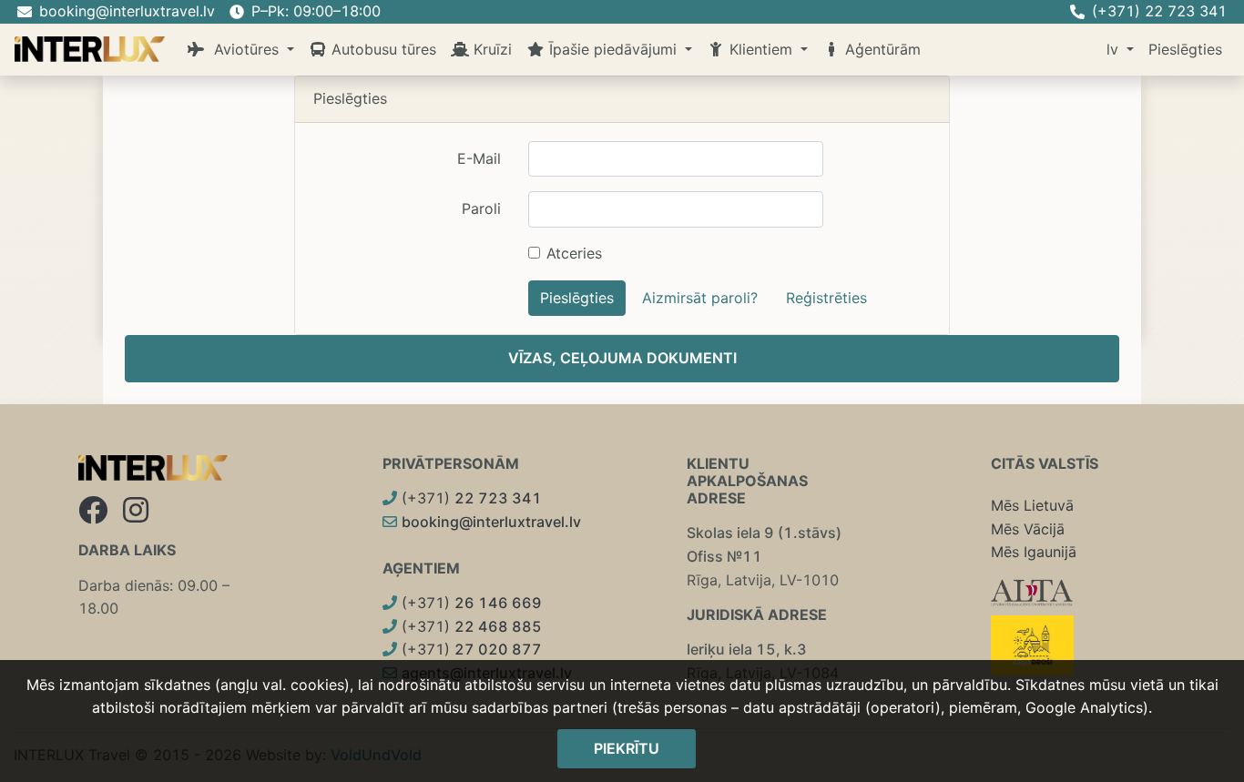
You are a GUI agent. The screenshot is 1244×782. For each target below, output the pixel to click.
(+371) (469, 498)
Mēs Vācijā (1028, 529)
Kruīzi (490, 49)
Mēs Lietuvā (1032, 505)
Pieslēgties (1185, 49)
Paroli (481, 208)
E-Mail (479, 158)
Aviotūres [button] (244, 49)
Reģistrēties (826, 298)
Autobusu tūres (381, 49)
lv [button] (1114, 49)
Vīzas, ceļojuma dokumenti (622, 358)
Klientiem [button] (761, 49)
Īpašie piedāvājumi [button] (613, 49)
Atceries (574, 253)
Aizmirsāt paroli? (700, 298)
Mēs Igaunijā (1033, 552)
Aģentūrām (881, 49)
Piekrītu (626, 748)
